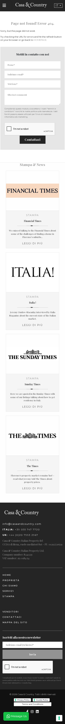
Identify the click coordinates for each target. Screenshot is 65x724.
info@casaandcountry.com (21, 523)
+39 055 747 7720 (21, 529)
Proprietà (11, 580)
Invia (32, 654)
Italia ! (32, 302)
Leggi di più (32, 243)
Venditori (10, 611)
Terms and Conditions (32, 704)
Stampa (8, 596)
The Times (32, 466)
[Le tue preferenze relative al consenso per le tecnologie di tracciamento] (59, 718)
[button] (58, 6)
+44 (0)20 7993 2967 (20, 534)
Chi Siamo (10, 585)
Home (6, 575)
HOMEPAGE (40, 40)
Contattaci (32, 140)
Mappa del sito (14, 622)
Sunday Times (32, 384)
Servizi (8, 591)
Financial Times (32, 221)
